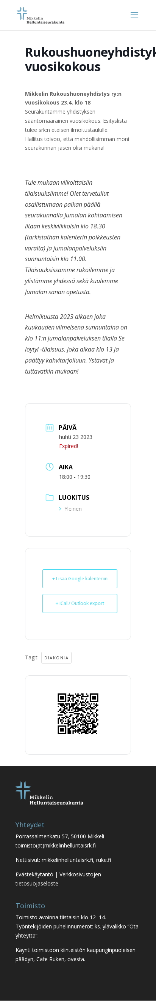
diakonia (56, 657)
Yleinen (73, 508)
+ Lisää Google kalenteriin (80, 578)
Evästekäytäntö (34, 874)
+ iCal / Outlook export (80, 603)
